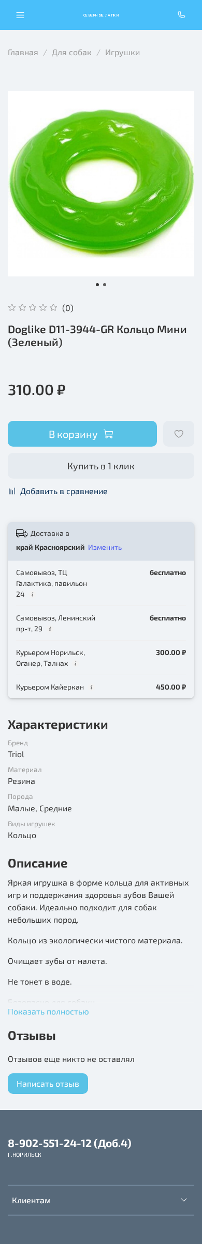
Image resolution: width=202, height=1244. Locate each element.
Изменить (105, 547)
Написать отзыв (48, 1083)
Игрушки (122, 52)
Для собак (72, 52)
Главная (23, 52)
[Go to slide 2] (104, 284)
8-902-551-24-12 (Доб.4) (70, 1142)
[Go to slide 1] (97, 284)
